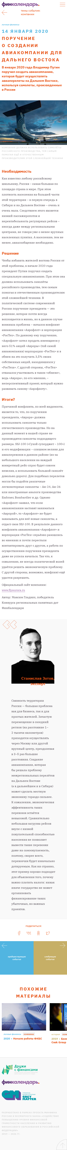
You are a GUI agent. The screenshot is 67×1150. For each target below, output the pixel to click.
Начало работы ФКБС (27, 1038)
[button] (62, 4)
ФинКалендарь (20, 4)
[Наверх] (61, 1144)
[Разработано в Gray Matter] (19, 1095)
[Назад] (4, 12)
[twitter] (48, 933)
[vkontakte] (28, 933)
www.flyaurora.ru (13, 590)
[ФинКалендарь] (20, 1082)
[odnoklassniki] (38, 933)
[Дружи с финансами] (20, 1069)
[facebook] (19, 933)
